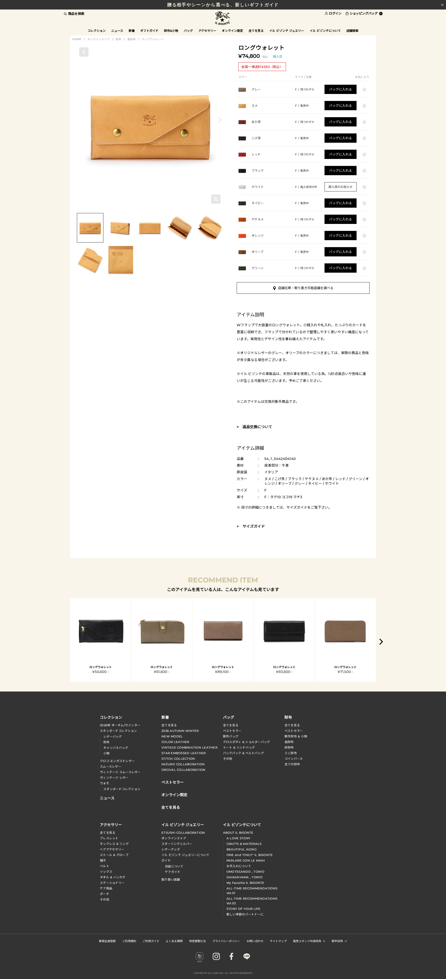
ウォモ (104, 783)
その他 (227, 758)
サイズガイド (296, 507)
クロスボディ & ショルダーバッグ (246, 742)
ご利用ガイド (151, 941)
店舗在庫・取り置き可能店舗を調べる (305, 288)
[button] (220, 120)
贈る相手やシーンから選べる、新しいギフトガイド (223, 4)
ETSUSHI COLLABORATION (183, 832)
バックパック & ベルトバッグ (243, 753)
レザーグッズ (170, 849)
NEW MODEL (172, 736)
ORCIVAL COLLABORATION (183, 770)
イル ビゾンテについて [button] (325, 30)
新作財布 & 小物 (296, 736)
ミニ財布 (291, 753)
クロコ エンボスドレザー (117, 761)
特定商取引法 (197, 941)
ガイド (166, 860)
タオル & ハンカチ (113, 877)
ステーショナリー (112, 883)
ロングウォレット (153, 39)
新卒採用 (337, 941)
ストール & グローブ (114, 855)
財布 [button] (288, 717)
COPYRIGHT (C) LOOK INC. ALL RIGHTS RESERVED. (223, 973)
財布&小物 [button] (171, 30)
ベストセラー (232, 731)
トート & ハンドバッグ (239, 747)
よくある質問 (174, 941)
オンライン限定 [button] (232, 30)
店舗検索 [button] (352, 30)
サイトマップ (278, 941)
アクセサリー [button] (207, 30)
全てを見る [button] (256, 30)
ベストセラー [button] (172, 781)
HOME (76, 39)
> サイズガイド (251, 526)
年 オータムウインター (120, 725)
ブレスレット (109, 838)
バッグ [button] (188, 30)
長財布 (131, 39)
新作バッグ (230, 736)
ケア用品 (106, 888)
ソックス (106, 871)
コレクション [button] (97, 30)
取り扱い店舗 (170, 879)
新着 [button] (132, 30)
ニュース (117, 30)
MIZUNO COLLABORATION (183, 764)
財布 (118, 39)
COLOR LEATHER (175, 742)
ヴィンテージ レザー (114, 777)
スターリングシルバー (176, 844)
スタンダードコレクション (118, 731)
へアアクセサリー (112, 849)
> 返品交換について (254, 427)
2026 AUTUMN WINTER (180, 731)
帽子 (103, 860)
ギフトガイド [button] (149, 30)
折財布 (289, 747)
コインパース (294, 758)
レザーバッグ (112, 736)
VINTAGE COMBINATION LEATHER (189, 747)
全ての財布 (292, 764)
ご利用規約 (129, 941)
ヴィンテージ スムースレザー (120, 772)
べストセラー (294, 731)
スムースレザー (110, 766)
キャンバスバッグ (115, 748)
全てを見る (169, 725)
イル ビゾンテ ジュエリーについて (185, 855)
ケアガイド (172, 872)
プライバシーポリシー (226, 941)
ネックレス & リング (114, 844)
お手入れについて (238, 866)
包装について (174, 866)
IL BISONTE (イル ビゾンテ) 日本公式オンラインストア (223, 18)
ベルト (104, 866)
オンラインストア (98, 39)
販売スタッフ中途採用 (307, 941)
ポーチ (104, 894)
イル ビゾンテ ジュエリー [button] (286, 30)
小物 (106, 753)
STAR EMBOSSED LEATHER (183, 753)
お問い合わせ (255, 941)
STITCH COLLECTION (178, 758)
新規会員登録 (107, 941)
